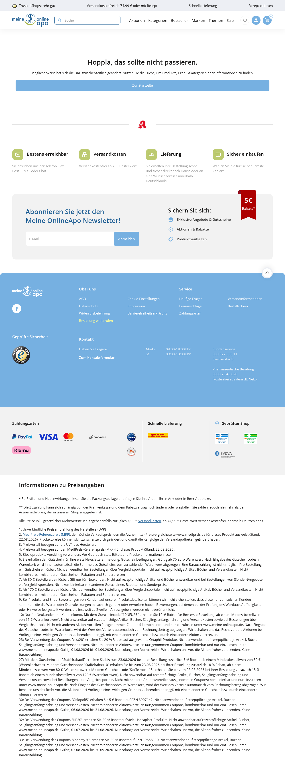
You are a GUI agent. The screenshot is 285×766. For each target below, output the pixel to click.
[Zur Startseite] (30, 20)
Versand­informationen (245, 298)
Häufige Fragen (190, 298)
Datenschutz (88, 306)
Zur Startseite (142, 85)
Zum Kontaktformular (96, 357)
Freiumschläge (190, 306)
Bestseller (179, 20)
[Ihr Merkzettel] (244, 20)
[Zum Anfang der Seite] (267, 272)
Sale (230, 20)
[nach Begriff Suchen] (59, 20)
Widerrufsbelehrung (94, 313)
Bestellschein (238, 306)
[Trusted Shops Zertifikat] (21, 355)
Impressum (136, 306)
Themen (216, 20)
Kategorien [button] (157, 20)
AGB (82, 298)
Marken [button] (198, 20)
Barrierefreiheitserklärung (147, 313)
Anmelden (126, 239)
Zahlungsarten (190, 313)
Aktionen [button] (137, 20)
